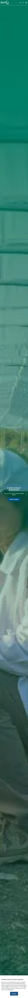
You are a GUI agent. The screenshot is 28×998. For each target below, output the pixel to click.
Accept (14, 993)
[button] (26, 2)
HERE (6, 986)
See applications (14, 499)
